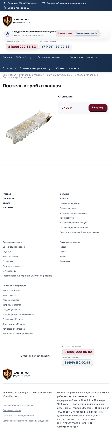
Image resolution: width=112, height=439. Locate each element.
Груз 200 (7, 251)
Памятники (65, 261)
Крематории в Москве (14, 324)
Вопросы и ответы (12, 304)
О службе (64, 194)
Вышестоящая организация (73, 222)
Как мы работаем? (12, 290)
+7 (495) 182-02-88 (55, 46)
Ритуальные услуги (48, 57)
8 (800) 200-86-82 (22, 46)
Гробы (63, 247)
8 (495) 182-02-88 (77, 362)
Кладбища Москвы (12, 309)
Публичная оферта (12, 410)
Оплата (60, 68)
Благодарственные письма (73, 213)
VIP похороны (9, 271)
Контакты (74, 68)
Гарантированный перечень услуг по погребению (27, 275)
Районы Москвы (11, 300)
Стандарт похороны (13, 266)
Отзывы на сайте (68, 208)
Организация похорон (14, 247)
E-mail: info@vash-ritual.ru (35, 355)
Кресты (63, 251)
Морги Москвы (10, 295)
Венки (62, 256)
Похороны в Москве (13, 319)
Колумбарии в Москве (14, 329)
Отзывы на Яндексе (69, 203)
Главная (7, 57)
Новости (64, 198)
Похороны (8, 261)
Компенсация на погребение (74, 227)
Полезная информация (33, 68)
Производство (67, 218)
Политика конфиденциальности (18, 415)
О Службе (21, 57)
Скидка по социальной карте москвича (79, 232)
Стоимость (9, 68)
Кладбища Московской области (18, 314)
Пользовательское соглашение (18, 405)
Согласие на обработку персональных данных (26, 420)
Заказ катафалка (11, 256)
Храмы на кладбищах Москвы (18, 333)
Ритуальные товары (81, 57)
